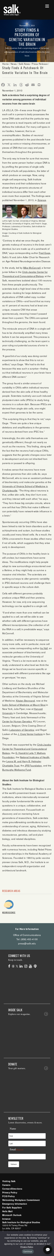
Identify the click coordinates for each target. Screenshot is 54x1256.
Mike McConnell (31, 267)
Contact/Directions (12, 1188)
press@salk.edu (27, 943)
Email (16, 1149)
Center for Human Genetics (17, 721)
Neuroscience (8, 912)
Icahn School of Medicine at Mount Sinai (24, 704)
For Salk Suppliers (12, 1207)
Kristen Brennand (25, 700)
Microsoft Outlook (12, 1215)
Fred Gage (44, 253)
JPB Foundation (33, 765)
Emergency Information (14, 1203)
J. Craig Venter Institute (30, 734)
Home (5, 63)
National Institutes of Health (35, 757)
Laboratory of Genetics (21, 729)
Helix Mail (7, 1211)
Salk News (24, 63)
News (14, 63)
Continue (27, 1251)
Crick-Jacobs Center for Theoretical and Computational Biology (26, 748)
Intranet (6, 1218)
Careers (6, 1184)
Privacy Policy (9, 1192)
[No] (50, 1243)
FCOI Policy (8, 1196)
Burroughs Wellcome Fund (16, 769)
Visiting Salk (9, 1181)
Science (42, 200)
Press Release (40, 63)
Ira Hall (44, 648)
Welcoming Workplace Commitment (21, 1199)
